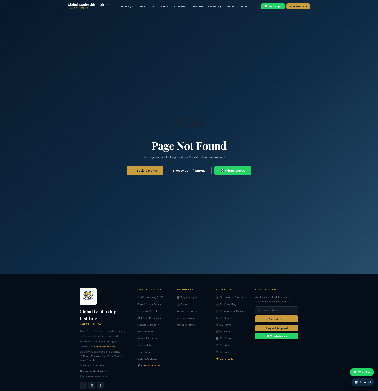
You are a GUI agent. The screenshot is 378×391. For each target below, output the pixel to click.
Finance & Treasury (148, 324)
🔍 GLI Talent (223, 351)
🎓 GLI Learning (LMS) (150, 297)
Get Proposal (298, 6)
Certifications (147, 6)
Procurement (145, 331)
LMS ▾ (165, 6)
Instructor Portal (147, 311)
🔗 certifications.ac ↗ (150, 365)
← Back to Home (145, 170)
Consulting (214, 6)
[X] (91, 385)
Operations (144, 351)
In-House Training (187, 317)
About (230, 6)
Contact (244, 6)
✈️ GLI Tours (223, 345)
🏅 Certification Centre (229, 297)
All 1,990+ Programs (149, 317)
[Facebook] (100, 385)
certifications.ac (104, 346)
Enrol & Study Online (149, 304)
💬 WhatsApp (273, 6)
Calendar (180, 6)
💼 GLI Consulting (226, 304)
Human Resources (148, 338)
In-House (197, 6)
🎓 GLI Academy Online (230, 311)
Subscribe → (276, 319)
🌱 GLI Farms (223, 324)
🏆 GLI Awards (224, 358)
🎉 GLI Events (224, 331)
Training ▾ (127, 6)
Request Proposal (187, 311)
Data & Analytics (147, 358)
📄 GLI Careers (225, 338)
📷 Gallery (183, 304)
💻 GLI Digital (224, 317)
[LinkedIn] (83, 385)
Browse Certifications (189, 170)
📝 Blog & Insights (187, 297)
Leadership (144, 345)
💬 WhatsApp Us (233, 170)
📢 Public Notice (186, 324)
